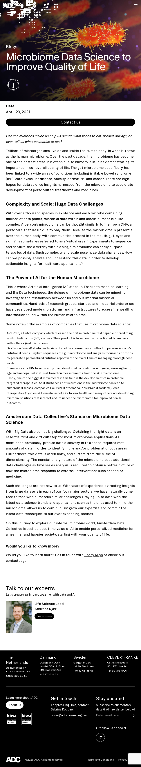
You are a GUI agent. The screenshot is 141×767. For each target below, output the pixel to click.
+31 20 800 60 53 (16, 675)
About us (14, 705)
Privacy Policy (126, 759)
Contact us (70, 122)
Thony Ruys (93, 555)
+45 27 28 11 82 (49, 674)
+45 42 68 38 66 (83, 670)
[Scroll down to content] (13, 85)
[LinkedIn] (100, 737)
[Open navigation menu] (136, 6)
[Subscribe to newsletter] (133, 716)
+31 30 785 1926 (117, 670)
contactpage (16, 561)
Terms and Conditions (101, 759)
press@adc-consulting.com (69, 715)
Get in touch (44, 616)
